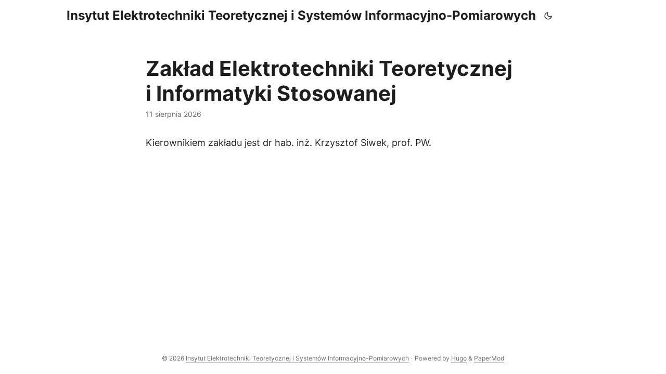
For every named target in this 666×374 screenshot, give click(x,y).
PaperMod (489, 358)
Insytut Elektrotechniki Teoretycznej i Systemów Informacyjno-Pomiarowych (301, 15)
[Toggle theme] (548, 15)
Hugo (459, 358)
